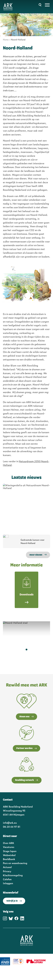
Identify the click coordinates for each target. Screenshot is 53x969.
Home (6, 39)
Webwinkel (9, 855)
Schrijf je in (12, 901)
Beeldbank (9, 859)
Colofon (7, 879)
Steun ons (24, 716)
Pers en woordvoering (15, 863)
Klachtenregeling (13, 875)
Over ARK (8, 843)
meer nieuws (35, 555)
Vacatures (8, 847)
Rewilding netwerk (24, 780)
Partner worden (24, 748)
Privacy (7, 871)
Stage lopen (9, 851)
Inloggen (8, 883)
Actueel (7, 867)
